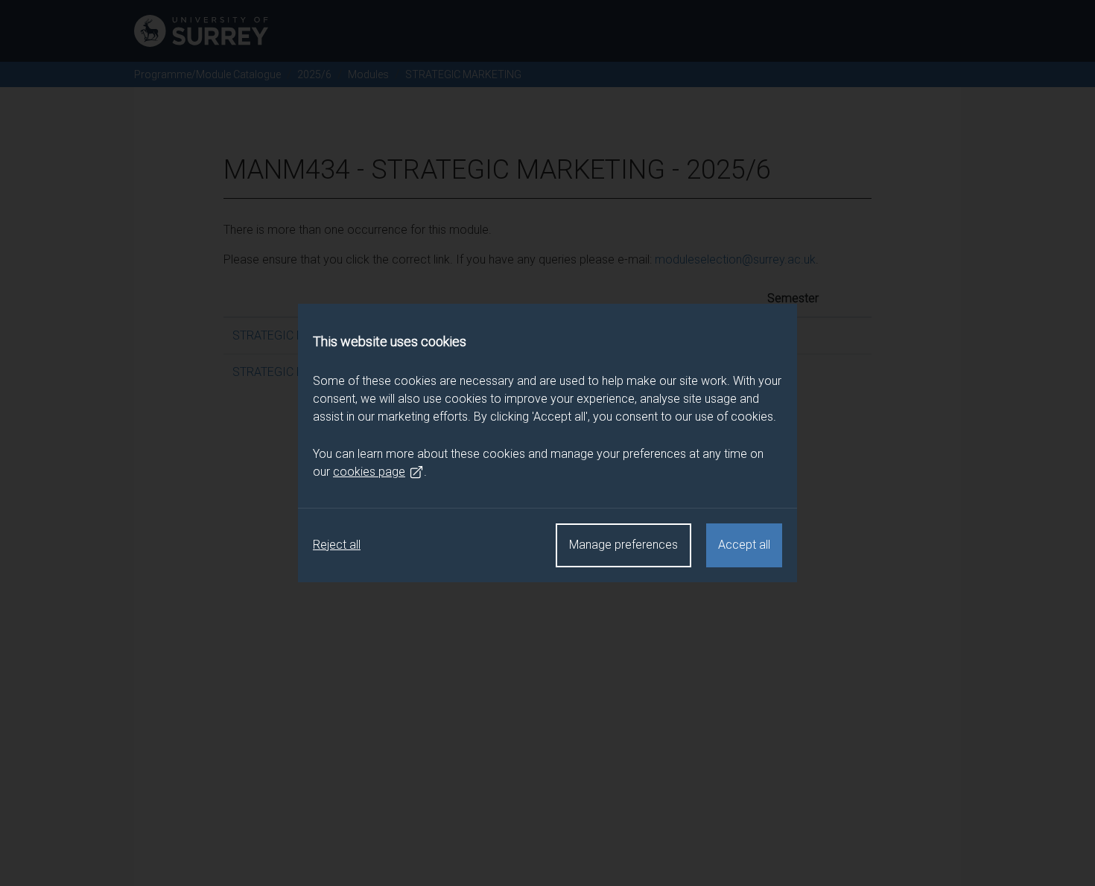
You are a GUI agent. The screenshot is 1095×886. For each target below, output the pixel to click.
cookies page (369, 472)
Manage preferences (623, 545)
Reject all (337, 545)
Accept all (744, 545)
